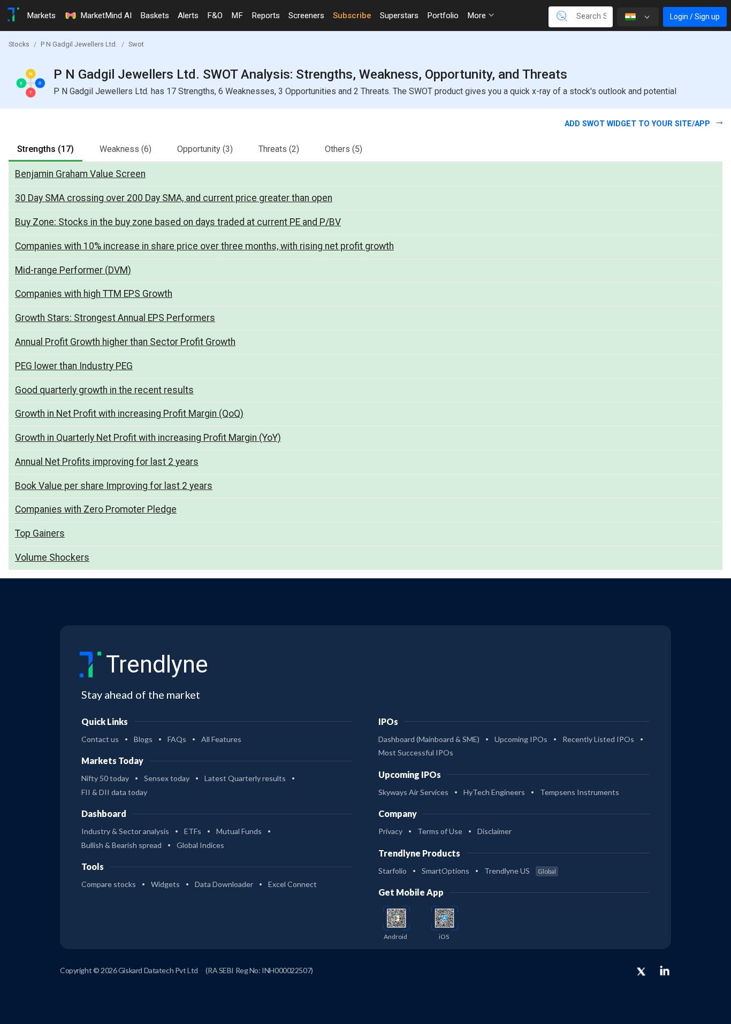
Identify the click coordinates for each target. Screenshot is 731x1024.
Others (343, 149)
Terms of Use (439, 831)
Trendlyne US (520, 870)
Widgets (165, 884)
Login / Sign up (695, 16)
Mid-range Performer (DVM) (73, 270)
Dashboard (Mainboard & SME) (428, 739)
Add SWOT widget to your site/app (638, 123)
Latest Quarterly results (245, 778)
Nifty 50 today (105, 778)
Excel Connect (292, 884)
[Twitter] (641, 972)
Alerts (188, 15)
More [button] (477, 15)
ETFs (192, 831)
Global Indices (200, 845)
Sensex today (166, 778)
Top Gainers (40, 533)
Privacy (390, 831)
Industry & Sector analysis (125, 831)
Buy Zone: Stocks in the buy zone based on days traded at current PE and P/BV (178, 222)
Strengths (45, 149)
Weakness (125, 149)
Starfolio (392, 870)
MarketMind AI (106, 15)
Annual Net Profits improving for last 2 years (107, 461)
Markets (41, 15)
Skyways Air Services (413, 792)
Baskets (154, 15)
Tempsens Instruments (579, 792)
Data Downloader (224, 884)
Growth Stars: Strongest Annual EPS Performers (115, 317)
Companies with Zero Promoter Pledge (96, 509)
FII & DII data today (114, 792)
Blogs (143, 739)
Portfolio (443, 15)
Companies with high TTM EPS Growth (93, 293)
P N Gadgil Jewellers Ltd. (79, 44)
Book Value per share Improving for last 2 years (113, 485)
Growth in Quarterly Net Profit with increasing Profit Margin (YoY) (148, 437)
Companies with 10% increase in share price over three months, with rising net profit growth (204, 246)
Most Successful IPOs (415, 752)
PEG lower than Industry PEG (74, 366)
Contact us (100, 739)
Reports (266, 15)
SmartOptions (445, 870)
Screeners (306, 15)
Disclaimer (494, 831)
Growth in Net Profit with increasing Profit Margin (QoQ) (129, 413)
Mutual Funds (239, 831)
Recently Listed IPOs (598, 739)
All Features (221, 739)
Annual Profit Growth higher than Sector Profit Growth (125, 342)
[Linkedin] (664, 970)
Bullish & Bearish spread (121, 845)
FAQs (176, 739)
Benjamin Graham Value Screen (80, 174)
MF (237, 15)
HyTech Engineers (494, 792)
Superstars (399, 15)
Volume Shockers (52, 557)
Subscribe (352, 15)
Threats (278, 149)
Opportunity (205, 149)
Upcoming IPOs (520, 739)
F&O (215, 15)
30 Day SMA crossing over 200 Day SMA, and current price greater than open (173, 198)
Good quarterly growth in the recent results (104, 390)
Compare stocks (108, 884)
